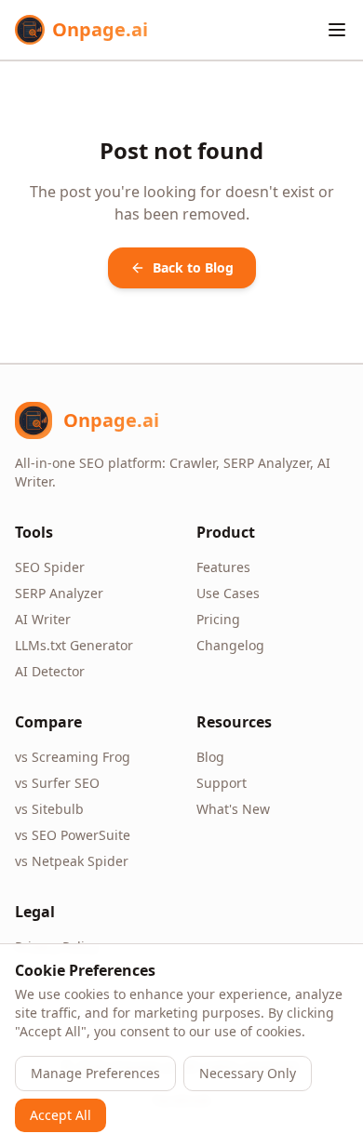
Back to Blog (193, 267)
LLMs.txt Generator (74, 645)
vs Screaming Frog (72, 757)
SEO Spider (50, 567)
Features (223, 567)
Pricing (218, 619)
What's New (233, 809)
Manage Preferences (95, 1073)
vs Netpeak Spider (71, 861)
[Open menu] (337, 29)
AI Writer (43, 619)
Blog (210, 757)
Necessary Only (247, 1073)
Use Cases (228, 593)
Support (221, 783)
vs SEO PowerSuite (72, 835)
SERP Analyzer (59, 593)
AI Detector (50, 671)
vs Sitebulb (49, 809)
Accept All (60, 1115)
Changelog (230, 645)
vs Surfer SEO (57, 783)
